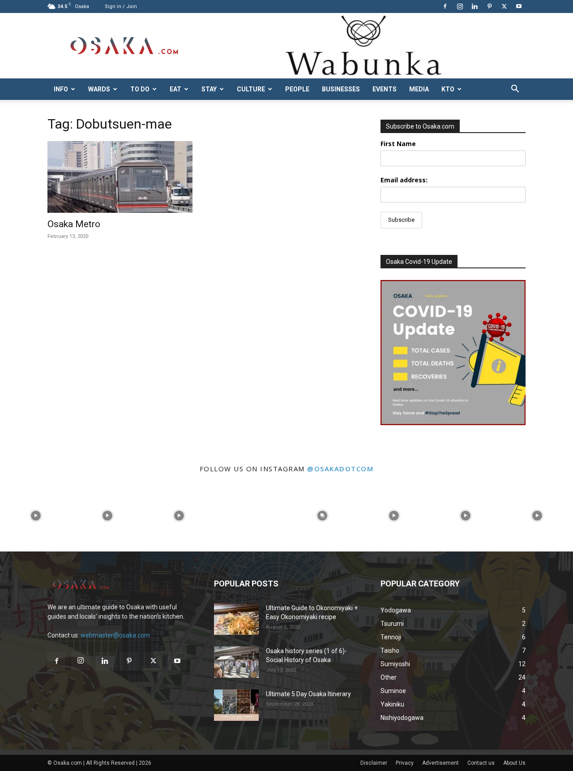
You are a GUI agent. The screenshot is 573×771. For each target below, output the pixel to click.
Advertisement (440, 763)
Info (61, 89)
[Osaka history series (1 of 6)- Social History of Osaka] (236, 662)
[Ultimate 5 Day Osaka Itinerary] (236, 705)
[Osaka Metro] (119, 177)
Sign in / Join (121, 6)
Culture (251, 89)
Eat (175, 89)
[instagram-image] (36, 515)
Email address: (404, 180)
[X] (504, 6)
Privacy (405, 763)
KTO (447, 89)
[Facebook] (445, 6)
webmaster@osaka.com (115, 635)
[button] (515, 90)
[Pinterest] (489, 6)
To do (140, 89)
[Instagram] (459, 6)
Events (384, 89)
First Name (398, 143)
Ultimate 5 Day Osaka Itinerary (308, 694)
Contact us (481, 763)
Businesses (341, 89)
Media (419, 89)
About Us (514, 763)
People (297, 89)
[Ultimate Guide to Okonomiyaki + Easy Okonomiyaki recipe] (236, 619)
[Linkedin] (474, 6)
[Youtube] (519, 6)
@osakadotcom (340, 468)
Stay (209, 89)
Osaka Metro (73, 224)
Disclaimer (373, 763)
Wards (99, 89)
